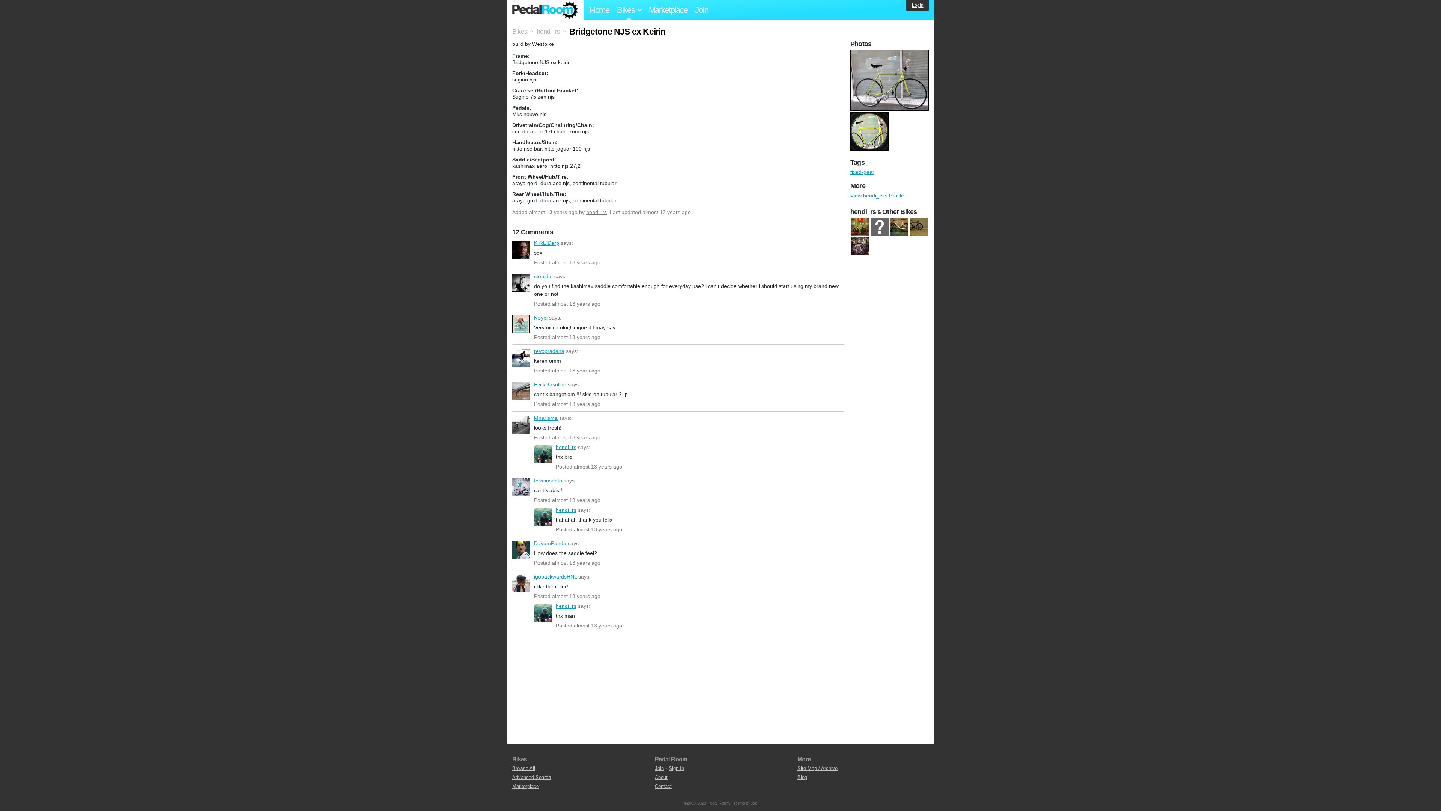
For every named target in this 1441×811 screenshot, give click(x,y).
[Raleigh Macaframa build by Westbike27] (918, 227)
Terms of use (745, 803)
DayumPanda (521, 550)
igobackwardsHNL (521, 583)
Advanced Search (531, 777)
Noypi (521, 324)
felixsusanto (521, 487)
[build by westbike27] (860, 227)
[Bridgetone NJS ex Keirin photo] (890, 54)
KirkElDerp (521, 250)
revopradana (521, 358)
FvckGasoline (521, 391)
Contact (663, 786)
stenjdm (521, 283)
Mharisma (521, 425)
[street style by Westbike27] (860, 246)
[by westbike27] (879, 227)
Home (599, 10)
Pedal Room (545, 10)
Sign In (676, 768)
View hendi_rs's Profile (877, 196)
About (661, 777)
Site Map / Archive (817, 768)
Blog (802, 777)
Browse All (523, 768)
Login (918, 5)
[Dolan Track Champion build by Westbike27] (899, 227)
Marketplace (668, 10)
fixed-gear (862, 172)
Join (701, 10)
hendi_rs (596, 212)
